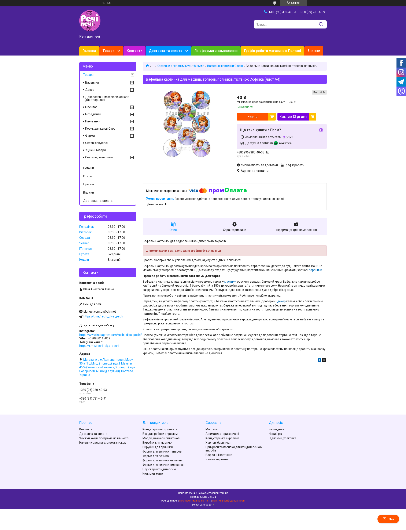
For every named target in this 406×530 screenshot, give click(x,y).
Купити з (286, 116)
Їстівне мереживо (218, 459)
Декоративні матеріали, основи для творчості (107, 98)
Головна (89, 51)
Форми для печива (156, 456)
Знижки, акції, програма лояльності (104, 438)
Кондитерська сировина (222, 438)
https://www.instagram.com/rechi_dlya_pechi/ (110, 334)
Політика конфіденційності (228, 500)
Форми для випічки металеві (162, 460)
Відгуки (88, 192)
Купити (253, 116)
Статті (87, 176)
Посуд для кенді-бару (100, 128)
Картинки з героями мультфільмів (180, 65)
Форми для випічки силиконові (164, 464)
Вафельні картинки (219, 455)
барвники (315, 270)
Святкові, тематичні (99, 157)
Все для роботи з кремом (160, 433)
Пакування (92, 121)
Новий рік (275, 433)
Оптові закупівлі (96, 143)
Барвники (92, 82)
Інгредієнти (93, 114)
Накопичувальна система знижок (102, 442)
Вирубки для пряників (158, 447)
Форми (90, 135)
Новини (88, 168)
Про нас (89, 184)
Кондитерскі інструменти (160, 429)
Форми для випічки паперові (162, 451)
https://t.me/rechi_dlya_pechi (103, 316)
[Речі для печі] (89, 20)
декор (281, 301)
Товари (108, 51)
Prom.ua (223, 493)
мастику (230, 281)
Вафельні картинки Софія (225, 65)
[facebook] (319, 360)
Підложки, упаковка (282, 438)
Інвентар (91, 107)
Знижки (313, 51)
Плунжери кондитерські (159, 469)
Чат (391, 519)
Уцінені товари (95, 150)
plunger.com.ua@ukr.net (100, 311)
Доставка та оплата (165, 51)
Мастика (212, 429)
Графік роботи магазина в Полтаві (272, 51)
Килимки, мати (153, 473)
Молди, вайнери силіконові (161, 438)
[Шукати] (321, 24)
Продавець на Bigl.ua (203, 496)
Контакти (134, 51)
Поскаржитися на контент (194, 500)
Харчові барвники (218, 442)
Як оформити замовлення (216, 51)
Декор (89, 89)
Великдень (276, 429)
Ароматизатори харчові (222, 433)
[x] (324, 360)
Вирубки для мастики (157, 442)
